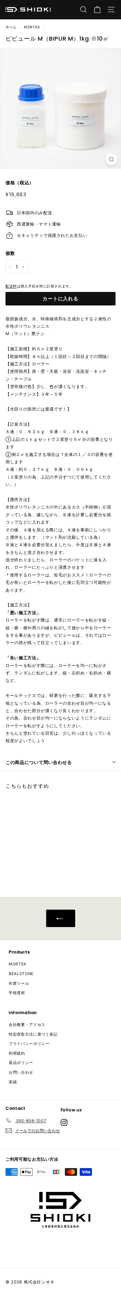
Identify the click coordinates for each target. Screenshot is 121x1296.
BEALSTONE (21, 973)
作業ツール (19, 983)
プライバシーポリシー (29, 1043)
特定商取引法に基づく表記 (33, 1034)
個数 (10, 253)
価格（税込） (19, 182)
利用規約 (17, 1053)
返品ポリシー (21, 1062)
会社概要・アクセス (27, 1024)
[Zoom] (111, 159)
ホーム (11, 27)
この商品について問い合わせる (38, 762)
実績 (13, 1081)
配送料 (11, 286)
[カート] (97, 9)
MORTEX (32, 27)
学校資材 (17, 992)
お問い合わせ (21, 1072)
